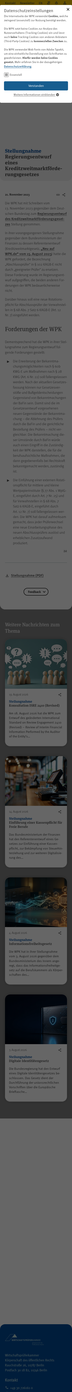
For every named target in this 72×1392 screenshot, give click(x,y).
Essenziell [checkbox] (16, 75)
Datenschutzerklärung (17, 66)
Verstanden (36, 85)
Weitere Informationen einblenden (35, 94)
